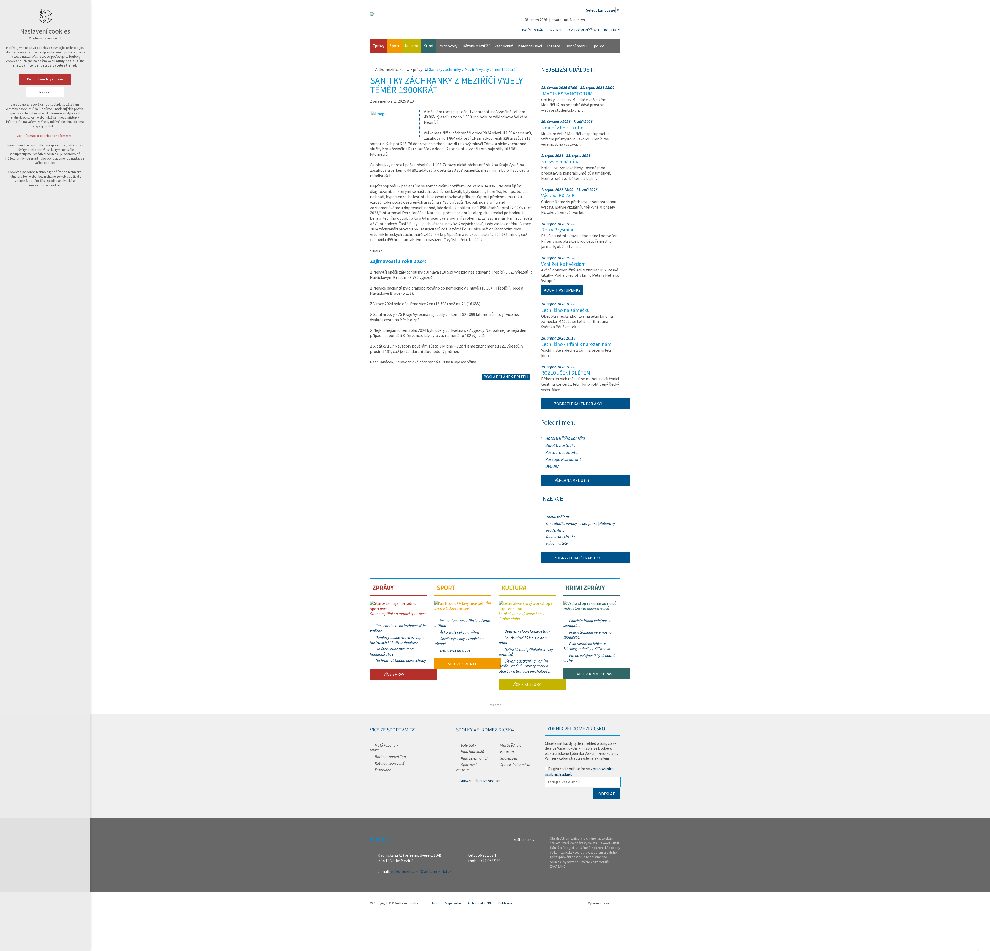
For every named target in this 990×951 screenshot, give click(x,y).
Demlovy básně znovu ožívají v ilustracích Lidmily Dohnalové (397, 640)
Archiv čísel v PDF (480, 903)
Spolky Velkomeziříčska (485, 729)
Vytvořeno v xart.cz (601, 903)
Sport (395, 45)
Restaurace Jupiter (562, 452)
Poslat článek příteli (506, 376)
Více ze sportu (462, 663)
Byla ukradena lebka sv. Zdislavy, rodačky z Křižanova (586, 646)
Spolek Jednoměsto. (516, 764)
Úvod (434, 903)
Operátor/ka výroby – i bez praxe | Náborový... (582, 523)
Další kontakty (523, 839)
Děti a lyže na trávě (455, 650)
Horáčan (507, 751)
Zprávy (378, 45)
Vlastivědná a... (512, 745)
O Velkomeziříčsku (583, 30)
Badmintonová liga (390, 756)
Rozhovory (447, 45)
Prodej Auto (555, 530)
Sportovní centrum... (466, 767)
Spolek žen (508, 758)
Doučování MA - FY (560, 536)
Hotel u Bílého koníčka (565, 438)
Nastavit (45, 92)
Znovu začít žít (557, 517)
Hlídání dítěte (557, 543)
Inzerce (556, 30)
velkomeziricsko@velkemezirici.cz (421, 871)
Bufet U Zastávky (560, 445)
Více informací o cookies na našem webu (45, 136)
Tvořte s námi (533, 30)
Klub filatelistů (472, 751)
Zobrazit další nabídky (577, 557)
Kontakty (612, 30)
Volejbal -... (470, 745)
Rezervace (383, 769)
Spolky (598, 45)
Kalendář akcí (530, 45)
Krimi (428, 45)
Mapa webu (453, 903)
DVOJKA (552, 466)
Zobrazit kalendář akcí (578, 403)
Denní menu (576, 45)
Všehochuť (503, 45)
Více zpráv (393, 674)
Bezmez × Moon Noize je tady (527, 631)
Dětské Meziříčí (476, 45)
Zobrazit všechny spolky (478, 781)
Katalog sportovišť (389, 763)
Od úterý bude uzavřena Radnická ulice (392, 652)
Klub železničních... (476, 758)
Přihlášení (505, 903)
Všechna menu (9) (571, 480)
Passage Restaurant (563, 459)
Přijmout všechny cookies (45, 79)
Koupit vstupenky (562, 290)
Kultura (411, 45)
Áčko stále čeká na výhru (459, 632)
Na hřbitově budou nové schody (401, 660)
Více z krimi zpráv (594, 673)
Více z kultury (526, 684)
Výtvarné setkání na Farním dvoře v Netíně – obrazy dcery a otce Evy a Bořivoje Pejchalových (525, 666)
